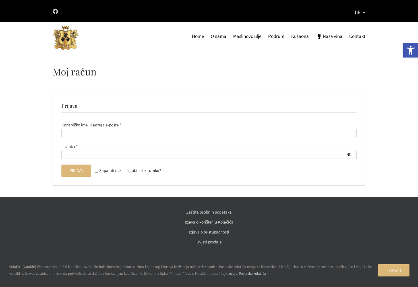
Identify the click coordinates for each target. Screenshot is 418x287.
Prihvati (393, 270)
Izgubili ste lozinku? (144, 171)
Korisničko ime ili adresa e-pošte (91, 125)
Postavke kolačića (253, 273)
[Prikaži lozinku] (349, 154)
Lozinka (69, 147)
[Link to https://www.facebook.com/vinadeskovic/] (126, 11)
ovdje (233, 273)
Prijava (76, 170)
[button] (410, 50)
